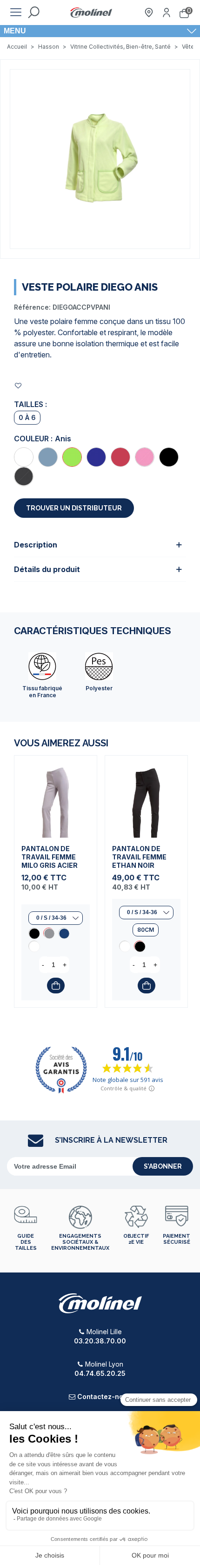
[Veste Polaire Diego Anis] (72, 457)
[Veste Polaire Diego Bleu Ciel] (48, 457)
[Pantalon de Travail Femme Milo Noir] (34, 933)
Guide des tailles (26, 1242)
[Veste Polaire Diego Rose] (144, 457)
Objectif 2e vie (136, 1239)
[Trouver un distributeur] (149, 12)
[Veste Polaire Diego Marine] (96, 457)
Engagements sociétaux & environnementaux (80, 1242)
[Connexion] (166, 12)
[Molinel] (91, 12)
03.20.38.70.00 (100, 1341)
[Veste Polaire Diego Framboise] (120, 457)
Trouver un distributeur (74, 508)
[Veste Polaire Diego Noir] (169, 457)
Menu (15, 31)
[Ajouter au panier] (56, 985)
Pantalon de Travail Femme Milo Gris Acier (49, 857)
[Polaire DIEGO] (100, 158)
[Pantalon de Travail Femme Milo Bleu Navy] (63, 933)
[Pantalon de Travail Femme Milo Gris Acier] (55, 797)
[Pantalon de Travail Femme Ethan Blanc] (124, 946)
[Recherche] (33, 12)
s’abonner (163, 1166)
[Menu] (16, 12)
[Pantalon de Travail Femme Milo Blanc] (34, 946)
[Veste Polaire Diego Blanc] (23, 457)
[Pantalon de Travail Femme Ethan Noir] (146, 797)
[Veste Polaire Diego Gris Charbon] (23, 476)
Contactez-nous (104, 1396)
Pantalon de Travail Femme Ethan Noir (139, 857)
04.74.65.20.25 (100, 1373)
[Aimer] (18, 385)
